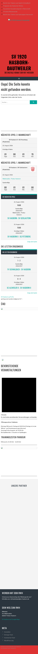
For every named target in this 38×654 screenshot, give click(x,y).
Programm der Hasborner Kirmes (13, 6)
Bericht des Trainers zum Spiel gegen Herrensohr (18, 14)
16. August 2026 (19, 257)
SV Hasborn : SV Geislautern (18, 167)
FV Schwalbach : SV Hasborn (19, 269)
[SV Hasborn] (5, 167)
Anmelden (7, 632)
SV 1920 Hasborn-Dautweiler (19, 62)
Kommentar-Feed (9, 637)
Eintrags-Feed (8, 635)
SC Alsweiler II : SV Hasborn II (19, 287)
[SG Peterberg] (32, 140)
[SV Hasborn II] (5, 140)
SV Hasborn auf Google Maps (11, 619)
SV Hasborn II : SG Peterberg (18, 139)
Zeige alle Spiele (32, 241)
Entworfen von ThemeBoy (8, 648)
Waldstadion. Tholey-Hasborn (12, 179)
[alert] (19, 395)
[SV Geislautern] (32, 169)
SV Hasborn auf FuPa (7, 297)
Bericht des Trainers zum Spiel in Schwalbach (16, 3)
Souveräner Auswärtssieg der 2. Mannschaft (16, 9)
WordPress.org (8, 640)
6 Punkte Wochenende (10, 11)
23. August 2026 (19, 224)
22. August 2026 (19, 202)
